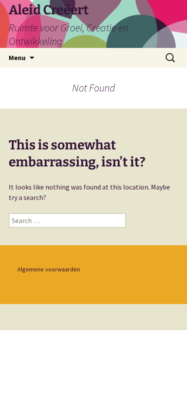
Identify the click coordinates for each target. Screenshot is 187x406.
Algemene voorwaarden (48, 269)
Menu (17, 57)
